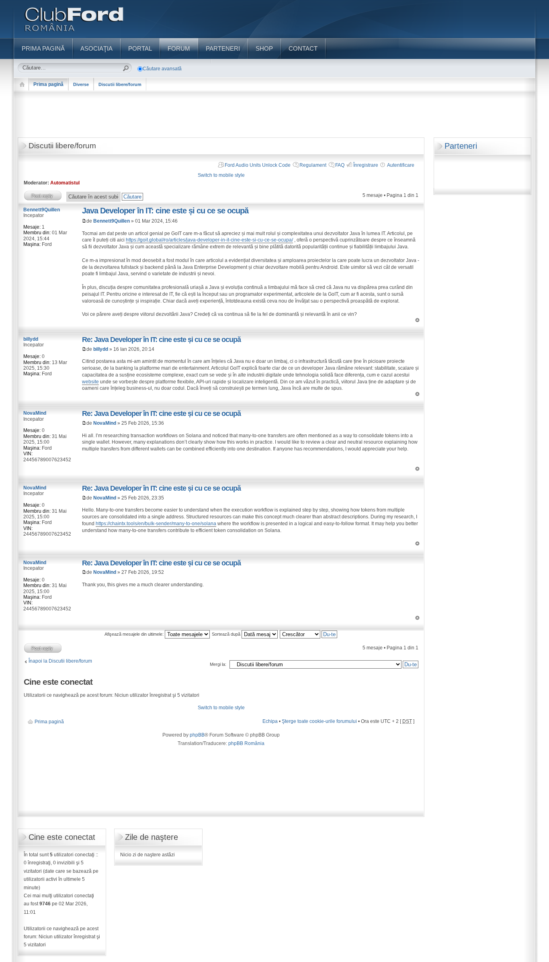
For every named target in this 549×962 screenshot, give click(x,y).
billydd (100, 349)
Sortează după (227, 634)
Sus (417, 320)
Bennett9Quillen (111, 221)
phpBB (197, 735)
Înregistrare (365, 165)
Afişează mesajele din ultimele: (134, 634)
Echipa (270, 721)
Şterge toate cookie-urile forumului (319, 721)
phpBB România (246, 743)
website (90, 382)
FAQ (339, 165)
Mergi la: (218, 664)
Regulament (312, 165)
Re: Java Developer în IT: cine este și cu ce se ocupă (161, 340)
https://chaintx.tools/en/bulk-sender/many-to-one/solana (156, 523)
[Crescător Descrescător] (309, 634)
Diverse (81, 84)
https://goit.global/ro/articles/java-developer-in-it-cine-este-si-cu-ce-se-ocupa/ (209, 240)
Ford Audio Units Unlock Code (258, 165)
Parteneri (461, 145)
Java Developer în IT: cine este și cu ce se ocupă (165, 210)
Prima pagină (48, 84)
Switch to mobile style (221, 175)
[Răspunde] (43, 195)
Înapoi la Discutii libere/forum (60, 661)
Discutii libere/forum (119, 84)
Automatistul (65, 183)
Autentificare (400, 165)
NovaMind (104, 423)
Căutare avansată (162, 69)
